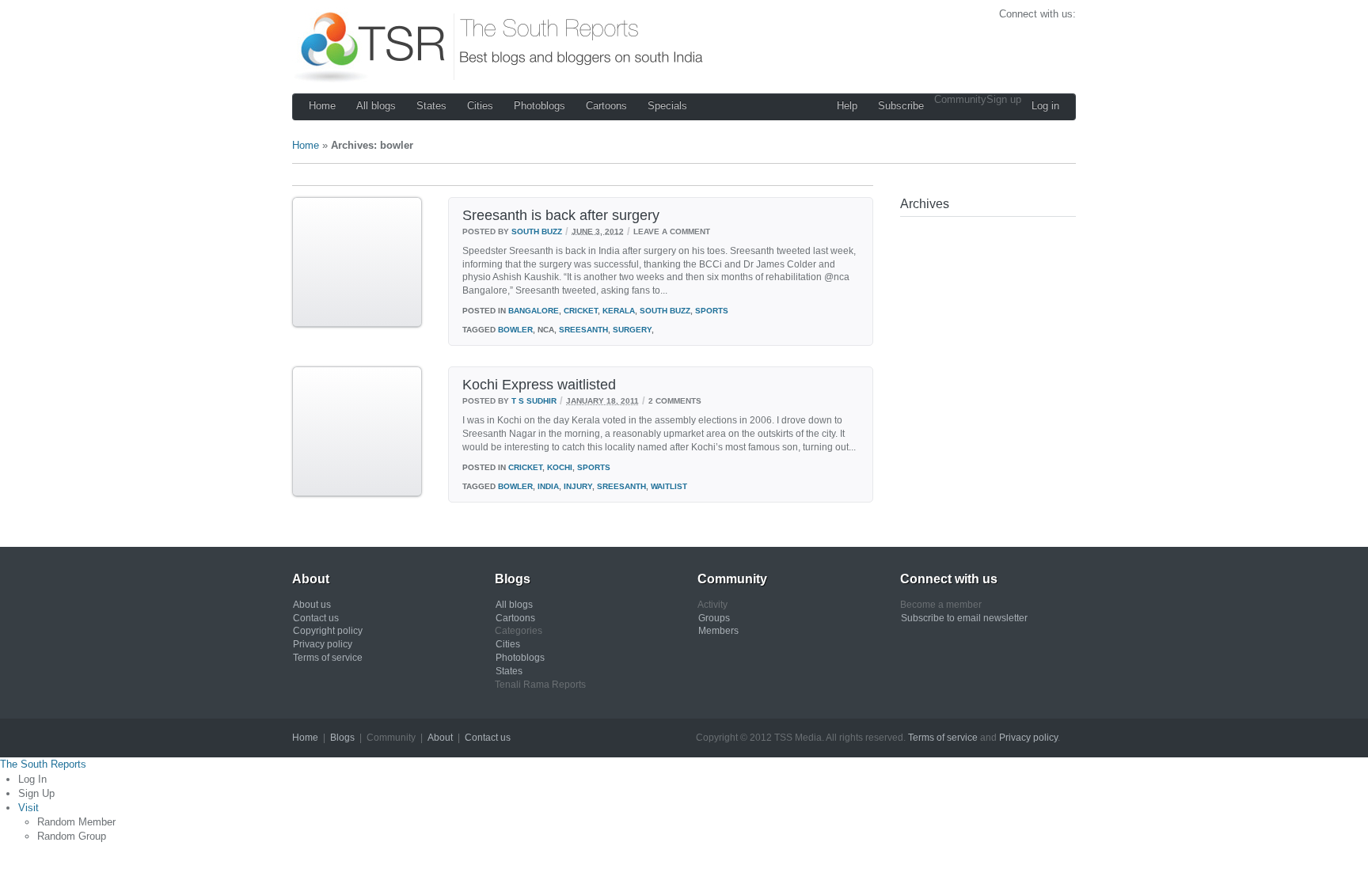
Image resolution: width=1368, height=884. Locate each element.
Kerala (618, 310)
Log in (1045, 106)
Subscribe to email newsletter (964, 618)
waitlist (669, 486)
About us (312, 604)
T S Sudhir (534, 400)
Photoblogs (539, 106)
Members (718, 630)
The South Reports (43, 764)
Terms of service (328, 657)
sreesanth (583, 329)
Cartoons (606, 106)
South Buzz (536, 230)
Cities (480, 106)
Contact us (316, 618)
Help (847, 106)
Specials (667, 106)
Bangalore (533, 310)
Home (322, 106)
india (548, 486)
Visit (28, 808)
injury (578, 486)
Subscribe (901, 106)
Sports (711, 310)
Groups (714, 618)
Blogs (342, 737)
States (431, 106)
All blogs (376, 106)
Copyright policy (328, 630)
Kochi (559, 467)
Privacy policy (322, 644)
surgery (632, 329)
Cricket (581, 310)
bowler (515, 329)
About (440, 737)
